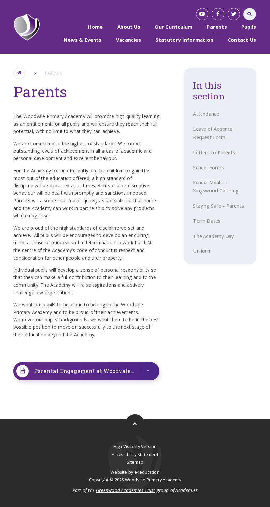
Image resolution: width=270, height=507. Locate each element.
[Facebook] (218, 14)
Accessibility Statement (135, 454)
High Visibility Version (135, 446)
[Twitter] (234, 14)
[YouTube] (202, 14)
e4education (147, 472)
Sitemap (135, 462)
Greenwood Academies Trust (125, 490)
